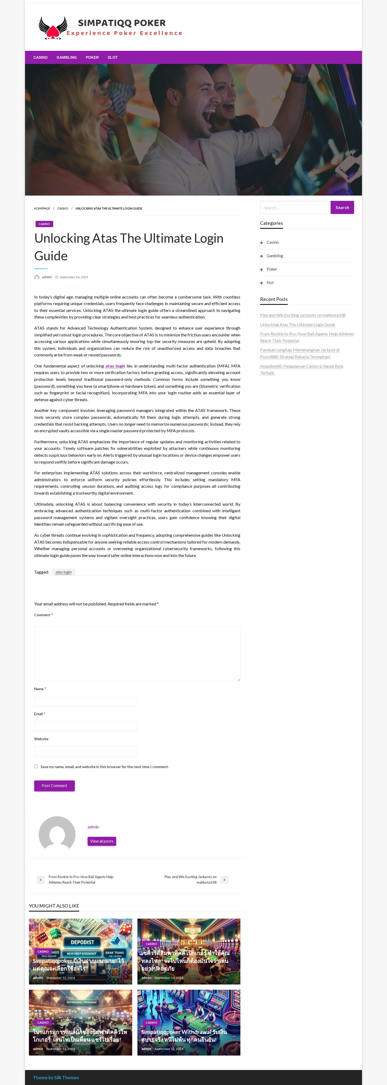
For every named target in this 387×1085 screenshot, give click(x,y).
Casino (40, 57)
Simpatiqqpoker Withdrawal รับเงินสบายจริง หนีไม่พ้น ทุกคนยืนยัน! (184, 1035)
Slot (113, 57)
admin (47, 277)
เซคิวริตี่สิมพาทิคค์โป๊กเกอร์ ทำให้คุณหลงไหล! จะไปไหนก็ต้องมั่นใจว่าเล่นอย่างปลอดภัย (185, 960)
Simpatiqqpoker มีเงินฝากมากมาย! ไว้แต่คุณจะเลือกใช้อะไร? (78, 964)
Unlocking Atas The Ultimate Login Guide (297, 324)
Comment (43, 615)
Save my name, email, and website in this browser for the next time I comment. (105, 766)
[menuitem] (40, 57)
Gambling (67, 57)
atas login (115, 365)
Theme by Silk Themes (56, 1077)
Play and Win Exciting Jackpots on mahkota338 (303, 314)
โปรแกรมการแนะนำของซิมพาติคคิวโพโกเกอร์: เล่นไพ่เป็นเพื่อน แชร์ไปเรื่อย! (80, 1035)
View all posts (101, 841)
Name (40, 688)
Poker (92, 57)
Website (41, 738)
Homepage (42, 208)
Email (39, 713)
